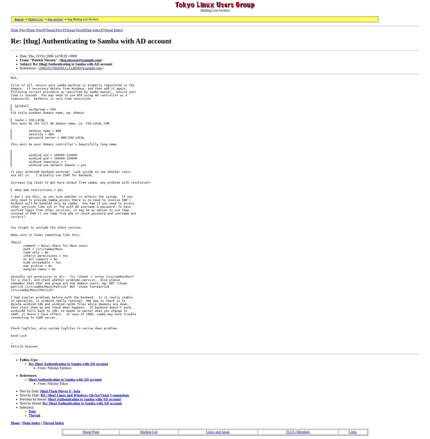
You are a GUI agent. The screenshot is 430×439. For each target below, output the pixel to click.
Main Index (31, 423)
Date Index (93, 30)
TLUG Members (298, 432)
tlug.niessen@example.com (80, 60)
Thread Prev (53, 30)
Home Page (91, 432)
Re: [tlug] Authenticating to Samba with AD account (68, 364)
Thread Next (74, 30)
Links (353, 432)
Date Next (35, 30)
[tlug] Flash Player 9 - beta (60, 391)
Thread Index (112, 30)
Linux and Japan (218, 432)
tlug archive (55, 19)
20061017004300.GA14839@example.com (70, 68)
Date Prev (19, 30)
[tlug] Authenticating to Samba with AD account (65, 379)
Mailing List (35, 19)
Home (15, 423)
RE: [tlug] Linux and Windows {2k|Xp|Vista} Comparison (85, 395)
